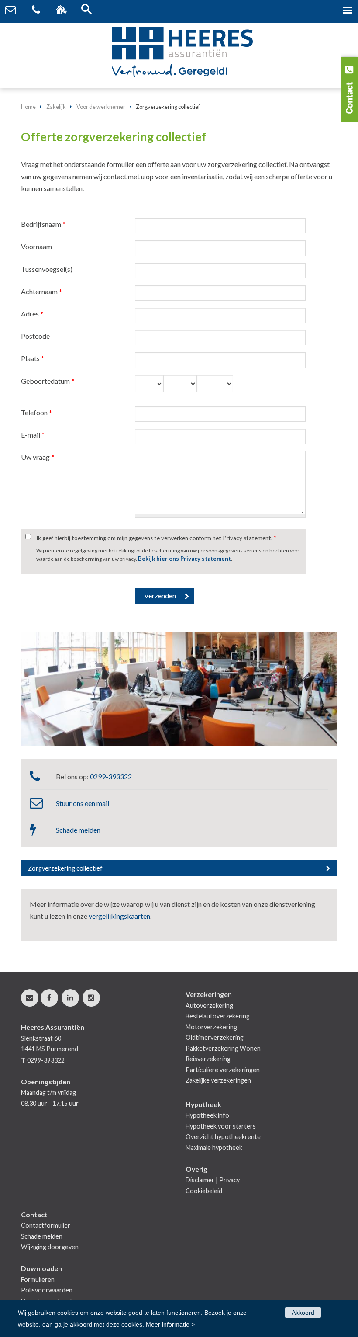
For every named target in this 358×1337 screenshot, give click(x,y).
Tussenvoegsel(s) (46, 269)
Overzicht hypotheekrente (223, 1136)
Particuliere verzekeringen (223, 1069)
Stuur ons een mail (82, 803)
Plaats (32, 358)
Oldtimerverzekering (215, 1037)
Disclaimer (200, 1180)
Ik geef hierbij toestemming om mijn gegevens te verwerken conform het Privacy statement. (156, 538)
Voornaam (36, 246)
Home (28, 106)
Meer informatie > (170, 1324)
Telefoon (36, 412)
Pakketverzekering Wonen (223, 1048)
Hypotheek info (207, 1115)
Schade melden (78, 830)
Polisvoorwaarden (46, 1290)
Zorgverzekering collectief (65, 868)
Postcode (35, 336)
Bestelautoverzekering (218, 1016)
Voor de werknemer (100, 106)
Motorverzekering (211, 1027)
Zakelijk (56, 106)
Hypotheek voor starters (221, 1126)
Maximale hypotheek (214, 1147)
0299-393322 (111, 776)
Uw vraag (37, 457)
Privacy (229, 1180)
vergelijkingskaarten (119, 916)
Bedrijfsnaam (43, 224)
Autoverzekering (209, 1005)
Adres (32, 313)
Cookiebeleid (204, 1191)
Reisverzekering (208, 1059)
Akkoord (303, 1312)
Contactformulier (45, 1225)
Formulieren (38, 1279)
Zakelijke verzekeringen (218, 1080)
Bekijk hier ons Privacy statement (184, 558)
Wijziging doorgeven (50, 1246)
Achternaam (41, 291)
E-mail (33, 435)
